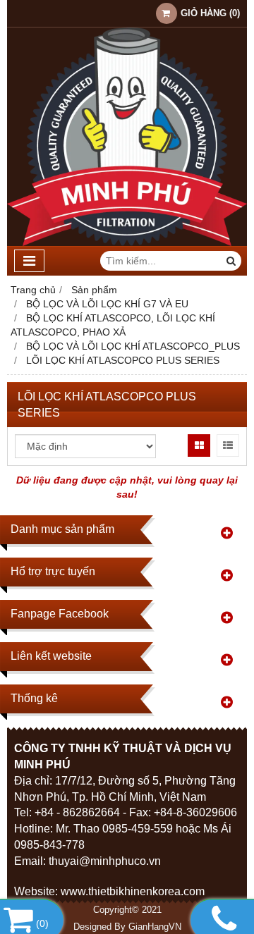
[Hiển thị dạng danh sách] (228, 445)
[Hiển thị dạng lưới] (199, 445)
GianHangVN (154, 927)
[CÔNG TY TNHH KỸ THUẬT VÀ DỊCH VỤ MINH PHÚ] (127, 242)
